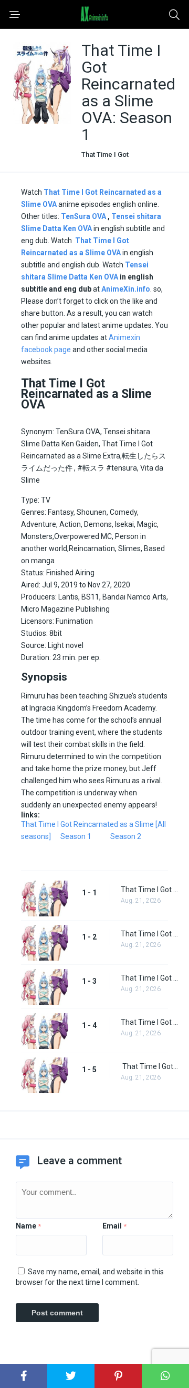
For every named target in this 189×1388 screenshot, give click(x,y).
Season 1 (75, 836)
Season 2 (125, 836)
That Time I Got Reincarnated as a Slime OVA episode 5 (149, 1066)
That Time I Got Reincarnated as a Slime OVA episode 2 (149, 934)
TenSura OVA (83, 216)
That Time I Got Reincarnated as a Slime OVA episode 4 (149, 1022)
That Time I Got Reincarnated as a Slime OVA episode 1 (149, 889)
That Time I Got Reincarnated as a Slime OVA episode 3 (149, 978)
